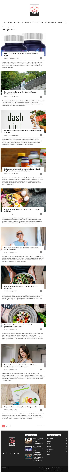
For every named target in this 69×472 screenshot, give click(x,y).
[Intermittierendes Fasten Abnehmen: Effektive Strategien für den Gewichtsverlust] (23, 359)
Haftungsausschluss (58, 470)
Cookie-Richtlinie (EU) (57, 468)
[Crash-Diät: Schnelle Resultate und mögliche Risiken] (23, 398)
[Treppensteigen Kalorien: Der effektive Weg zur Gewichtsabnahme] (23, 86)
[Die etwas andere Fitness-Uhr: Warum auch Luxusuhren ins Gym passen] (28, 456)
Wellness (25, 23)
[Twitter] (15, 453)
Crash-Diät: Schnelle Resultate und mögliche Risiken (22, 407)
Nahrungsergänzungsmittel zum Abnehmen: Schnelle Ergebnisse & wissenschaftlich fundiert (22, 170)
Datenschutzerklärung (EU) (45, 470)
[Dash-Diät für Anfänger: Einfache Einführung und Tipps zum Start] (23, 127)
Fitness (16, 23)
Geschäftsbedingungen (44, 468)
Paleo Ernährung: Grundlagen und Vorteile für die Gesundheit (21, 287)
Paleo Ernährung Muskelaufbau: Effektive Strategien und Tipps (22, 210)
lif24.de (6, 58)
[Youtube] (18, 453)
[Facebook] (4, 453)
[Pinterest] (11, 453)
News (60, 23)
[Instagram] (7, 453)
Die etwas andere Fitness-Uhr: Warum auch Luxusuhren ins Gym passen (38, 456)
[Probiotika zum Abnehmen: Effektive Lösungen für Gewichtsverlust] (23, 242)
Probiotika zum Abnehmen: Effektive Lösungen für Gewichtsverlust (21, 249)
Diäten (49, 446)
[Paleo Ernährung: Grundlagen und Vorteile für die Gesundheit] (23, 281)
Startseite (8, 23)
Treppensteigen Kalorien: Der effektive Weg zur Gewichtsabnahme (20, 93)
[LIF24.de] (34, 10)
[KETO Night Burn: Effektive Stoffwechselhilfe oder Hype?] (28, 448)
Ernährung (37, 23)
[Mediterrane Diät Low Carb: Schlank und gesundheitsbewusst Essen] (23, 319)
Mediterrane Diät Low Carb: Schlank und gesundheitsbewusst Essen (18, 326)
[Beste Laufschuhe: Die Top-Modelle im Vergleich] (28, 441)
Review (49, 452)
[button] (66, 23)
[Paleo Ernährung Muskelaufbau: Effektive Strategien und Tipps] (23, 203)
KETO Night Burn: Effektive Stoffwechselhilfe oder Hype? (21, 55)
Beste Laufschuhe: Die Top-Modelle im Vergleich (38, 440)
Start (3, 27)
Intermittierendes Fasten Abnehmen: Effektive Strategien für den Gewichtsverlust (20, 366)
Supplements (49, 23)
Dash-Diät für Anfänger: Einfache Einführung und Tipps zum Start (23, 132)
